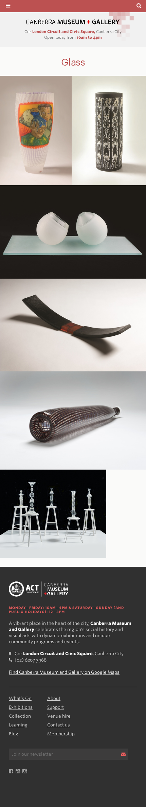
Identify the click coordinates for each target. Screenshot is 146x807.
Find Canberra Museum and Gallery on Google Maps (64, 672)
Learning (18, 724)
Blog (13, 733)
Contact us (58, 724)
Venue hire (59, 716)
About (53, 698)
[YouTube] (19, 771)
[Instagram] (25, 771)
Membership (61, 733)
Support (55, 707)
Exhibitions (21, 707)
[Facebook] (12, 771)
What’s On (20, 698)
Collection (20, 716)
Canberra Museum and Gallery (73, 21)
